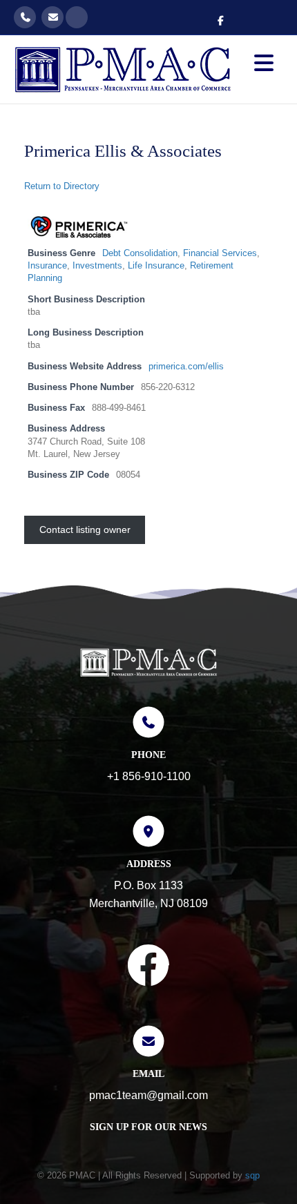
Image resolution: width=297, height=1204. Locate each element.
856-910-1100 (25, 17)
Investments (97, 266)
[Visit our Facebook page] (148, 968)
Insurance (47, 266)
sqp (252, 1175)
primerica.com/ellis (186, 366)
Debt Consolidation (140, 253)
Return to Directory (61, 186)
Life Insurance (156, 266)
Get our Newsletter (77, 17)
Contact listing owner (85, 529)
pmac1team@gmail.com (52, 17)
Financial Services (220, 253)
